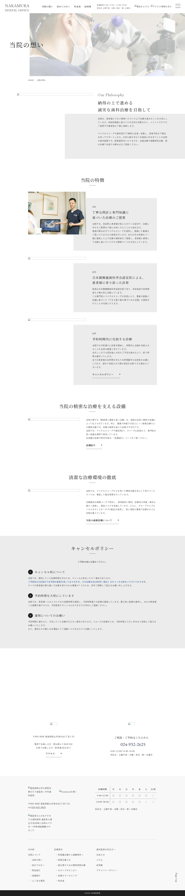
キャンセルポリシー (103, 374)
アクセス (50, 753)
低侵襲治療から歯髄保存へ (70, 854)
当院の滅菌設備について (99, 520)
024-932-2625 (133, 744)
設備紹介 (91, 445)
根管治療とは (64, 859)
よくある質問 (38, 880)
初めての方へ (63, 6)
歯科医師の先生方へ (105, 849)
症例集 (87, 6)
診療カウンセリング (67, 875)
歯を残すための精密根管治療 (71, 865)
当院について (34, 854)
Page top (176, 877)
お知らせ (100, 854)
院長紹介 (36, 870)
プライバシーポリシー (106, 870)
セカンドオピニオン (67, 870)
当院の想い (47, 6)
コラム (99, 859)
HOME (31, 849)
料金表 (77, 6)
